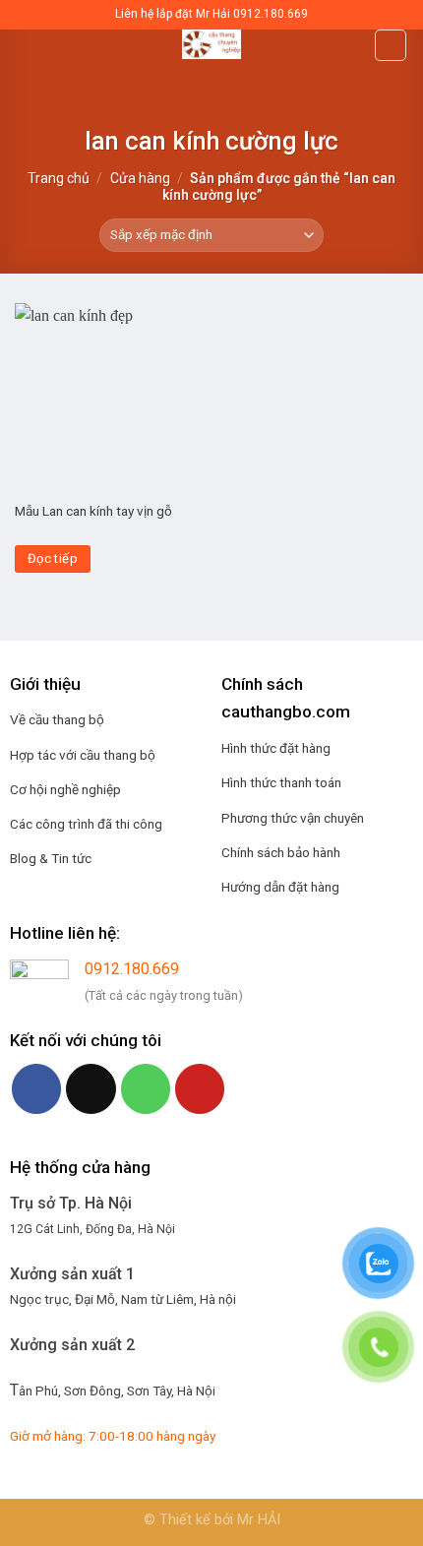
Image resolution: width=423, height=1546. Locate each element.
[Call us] (145, 1088)
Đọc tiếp (53, 558)
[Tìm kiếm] (390, 45)
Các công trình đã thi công (86, 824)
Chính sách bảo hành (280, 852)
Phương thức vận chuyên (292, 818)
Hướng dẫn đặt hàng (280, 887)
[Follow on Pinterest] (199, 1088)
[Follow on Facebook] (36, 1088)
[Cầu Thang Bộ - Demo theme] (211, 44)
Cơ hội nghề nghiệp (65, 789)
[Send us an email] (90, 1088)
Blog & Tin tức (50, 858)
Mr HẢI (258, 1520)
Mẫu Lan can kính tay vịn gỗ (93, 511)
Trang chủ (59, 178)
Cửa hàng (140, 178)
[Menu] (26, 54)
